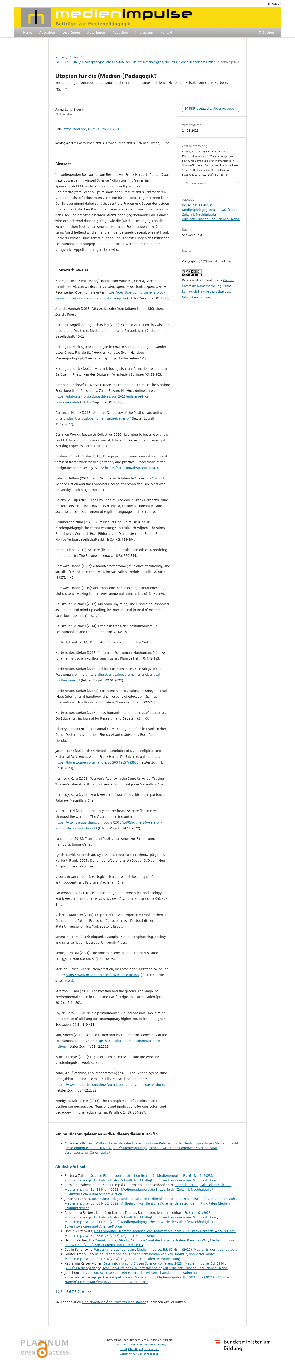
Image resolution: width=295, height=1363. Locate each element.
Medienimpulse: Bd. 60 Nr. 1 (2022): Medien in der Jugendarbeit (187, 1249)
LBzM (123, 1349)
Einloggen (274, 3)
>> (89, 1291)
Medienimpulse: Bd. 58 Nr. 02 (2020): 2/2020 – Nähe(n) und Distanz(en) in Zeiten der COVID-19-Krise (147, 1279)
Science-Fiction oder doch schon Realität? (122, 1175)
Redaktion (120, 32)
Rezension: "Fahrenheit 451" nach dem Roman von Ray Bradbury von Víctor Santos (152, 1254)
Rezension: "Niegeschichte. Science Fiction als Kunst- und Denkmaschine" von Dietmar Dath (164, 1198)
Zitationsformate (196, 183)
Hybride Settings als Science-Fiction (203, 1185)
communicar (121, 1344)
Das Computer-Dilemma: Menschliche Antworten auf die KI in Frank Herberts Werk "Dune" (165, 1231)
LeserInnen (71, 32)
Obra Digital (135, 1349)
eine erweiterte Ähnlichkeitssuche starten (114, 1302)
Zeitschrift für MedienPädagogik (139, 1353)
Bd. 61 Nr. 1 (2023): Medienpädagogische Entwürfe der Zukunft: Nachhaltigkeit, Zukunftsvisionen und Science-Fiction (135, 62)
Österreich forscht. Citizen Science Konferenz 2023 (143, 1263)
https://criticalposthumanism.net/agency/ (98, 418)
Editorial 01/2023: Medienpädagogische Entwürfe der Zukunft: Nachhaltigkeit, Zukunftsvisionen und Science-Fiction (141, 1214)
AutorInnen (96, 32)
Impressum (144, 32)
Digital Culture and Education (147, 1344)
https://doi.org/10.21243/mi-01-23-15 (92, 129)
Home (27, 32)
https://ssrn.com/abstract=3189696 (132, 467)
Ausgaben (47, 32)
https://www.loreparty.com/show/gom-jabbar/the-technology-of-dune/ (110, 1084)
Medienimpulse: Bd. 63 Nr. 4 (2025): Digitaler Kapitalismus (110, 1235)
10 (82, 1291)
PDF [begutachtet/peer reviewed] (212, 108)
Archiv (74, 57)
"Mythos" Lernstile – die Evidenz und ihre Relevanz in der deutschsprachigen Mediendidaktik (166, 1143)
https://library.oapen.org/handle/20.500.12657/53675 (97, 762)
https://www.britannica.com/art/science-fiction (102, 975)
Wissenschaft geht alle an (114, 1249)
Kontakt (166, 32)
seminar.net (151, 1349)
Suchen (268, 32)
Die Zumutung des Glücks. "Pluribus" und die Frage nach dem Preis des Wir (148, 1240)
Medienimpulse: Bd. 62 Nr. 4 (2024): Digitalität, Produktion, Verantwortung (122, 1259)
